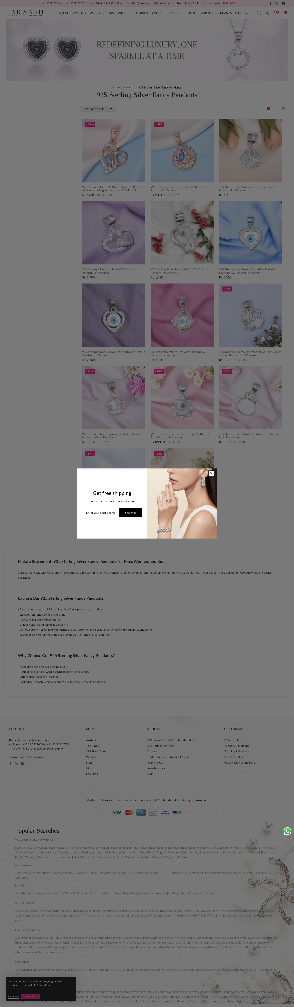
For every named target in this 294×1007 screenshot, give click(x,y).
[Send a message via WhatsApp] (287, 831)
